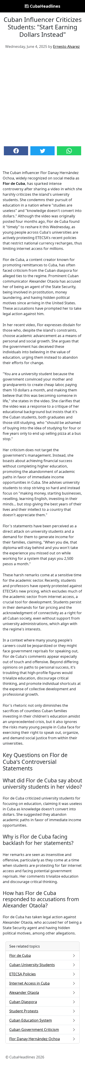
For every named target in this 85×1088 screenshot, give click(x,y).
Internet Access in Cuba (29, 983)
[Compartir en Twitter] (42, 150)
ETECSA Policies (22, 974)
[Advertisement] (42, 97)
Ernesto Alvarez (66, 46)
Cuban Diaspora (23, 1001)
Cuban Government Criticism (34, 1029)
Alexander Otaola (24, 992)
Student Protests (23, 1011)
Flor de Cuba (20, 955)
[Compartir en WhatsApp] (69, 150)
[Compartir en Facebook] (16, 150)
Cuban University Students (32, 964)
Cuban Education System (30, 1020)
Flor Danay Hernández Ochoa (34, 1038)
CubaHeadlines (44, 6)
